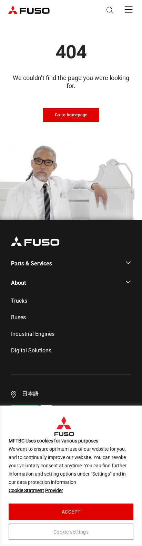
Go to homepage (71, 115)
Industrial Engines (32, 334)
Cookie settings (71, 532)
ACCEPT (71, 512)
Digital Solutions (31, 350)
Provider (54, 490)
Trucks (19, 301)
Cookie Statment (26, 490)
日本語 (30, 393)
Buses (18, 317)
